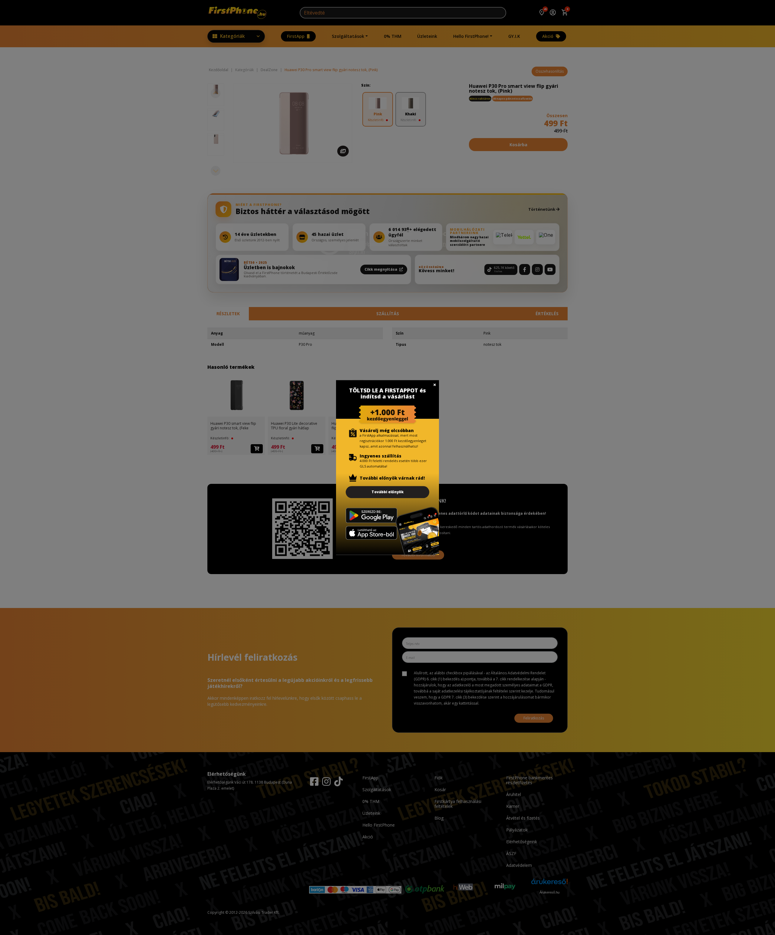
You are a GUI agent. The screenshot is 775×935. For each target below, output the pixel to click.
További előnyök (387, 491)
